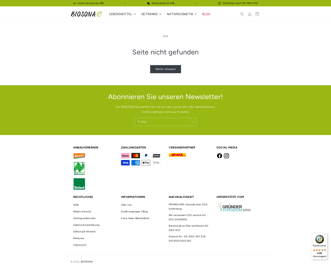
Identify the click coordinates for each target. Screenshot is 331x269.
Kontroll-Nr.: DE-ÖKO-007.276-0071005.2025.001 (187, 238)
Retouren (78, 238)
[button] (242, 14)
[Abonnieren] (192, 122)
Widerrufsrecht (82, 211)
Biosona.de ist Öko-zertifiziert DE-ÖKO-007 (189, 228)
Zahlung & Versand (84, 231)
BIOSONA (87, 261)
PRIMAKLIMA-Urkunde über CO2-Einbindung (188, 206)
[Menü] (325, 235)
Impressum (79, 245)
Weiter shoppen (165, 69)
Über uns (126, 204)
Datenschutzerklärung (86, 225)
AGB (76, 204)
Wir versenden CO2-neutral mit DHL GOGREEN (187, 217)
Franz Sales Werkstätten (135, 218)
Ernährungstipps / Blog (134, 211)
